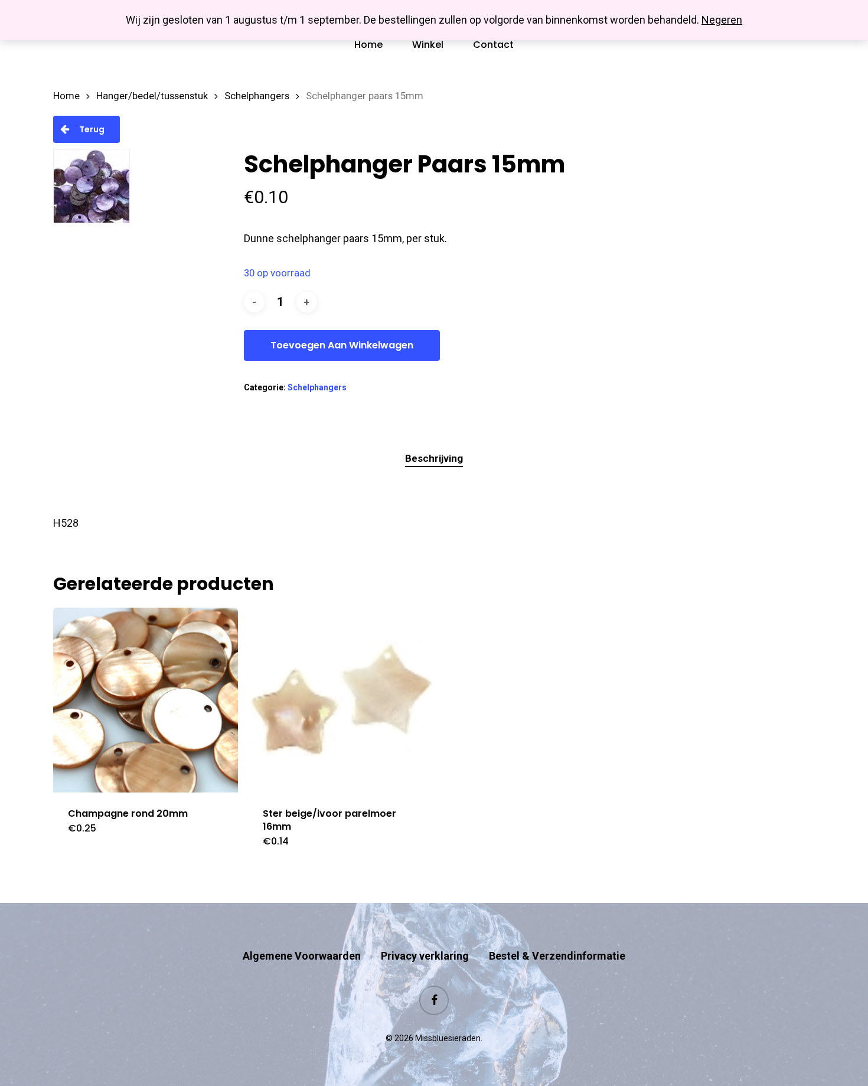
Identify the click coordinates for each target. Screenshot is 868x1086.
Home (66, 96)
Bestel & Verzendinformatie (557, 956)
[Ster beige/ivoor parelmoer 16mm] (340, 700)
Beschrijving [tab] (434, 458)
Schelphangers (256, 96)
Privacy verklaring (425, 956)
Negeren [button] (721, 20)
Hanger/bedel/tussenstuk (152, 96)
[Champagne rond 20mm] (145, 700)
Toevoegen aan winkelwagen (341, 345)
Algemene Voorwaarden (302, 956)
